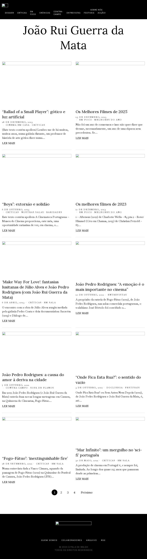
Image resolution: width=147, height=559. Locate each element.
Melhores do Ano (108, 119)
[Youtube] (133, 8)
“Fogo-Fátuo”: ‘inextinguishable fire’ (35, 458)
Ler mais (8, 143)
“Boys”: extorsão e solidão (25, 204)
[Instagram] (122, 8)
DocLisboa (114, 387)
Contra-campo (17, 387)
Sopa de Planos (42, 387)
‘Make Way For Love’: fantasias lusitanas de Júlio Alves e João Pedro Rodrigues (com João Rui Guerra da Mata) (35, 289)
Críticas (38, 125)
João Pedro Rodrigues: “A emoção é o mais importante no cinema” (110, 287)
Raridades (54, 212)
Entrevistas (117, 295)
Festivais (132, 387)
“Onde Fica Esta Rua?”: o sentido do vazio (108, 380)
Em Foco (85, 119)
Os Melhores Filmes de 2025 (101, 111)
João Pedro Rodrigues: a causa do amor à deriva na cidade (33, 377)
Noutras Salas (32, 212)
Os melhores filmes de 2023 (101, 204)
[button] (143, 9)
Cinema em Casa (18, 125)
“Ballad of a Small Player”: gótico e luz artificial (33, 114)
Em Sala (50, 302)
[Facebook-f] (110, 8)
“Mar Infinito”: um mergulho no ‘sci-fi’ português (109, 452)
